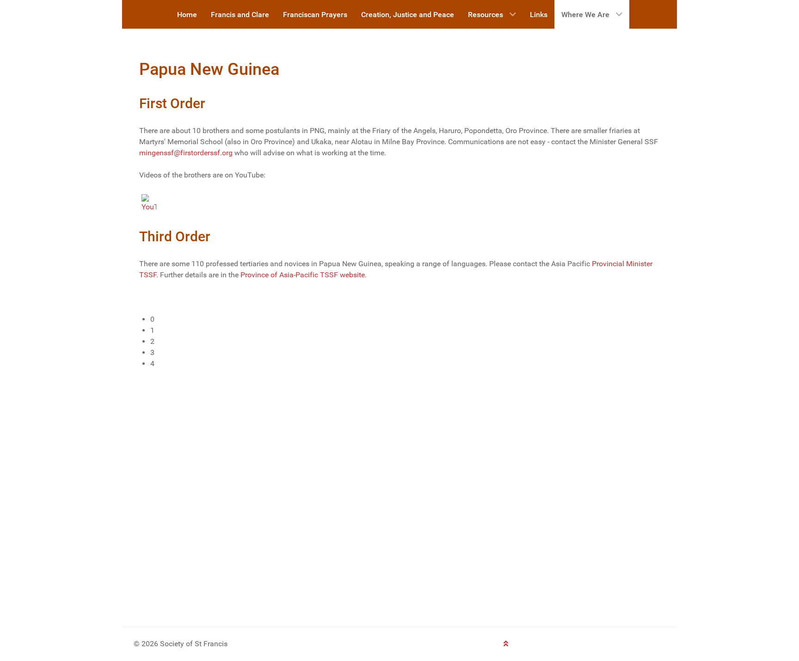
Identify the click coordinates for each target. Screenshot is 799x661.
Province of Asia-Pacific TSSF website (302, 274)
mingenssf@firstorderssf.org (186, 152)
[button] (405, 319)
